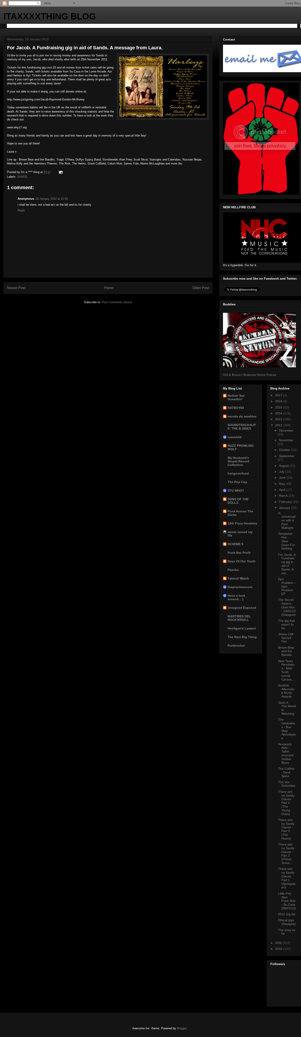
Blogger (181, 1028)
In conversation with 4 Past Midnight (287, 520)
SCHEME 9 (235, 544)
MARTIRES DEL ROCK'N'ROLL (239, 618)
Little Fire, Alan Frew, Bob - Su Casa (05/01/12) (287, 901)
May (282, 483)
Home (109, 288)
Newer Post (16, 288)
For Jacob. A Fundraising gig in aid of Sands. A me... (286, 564)
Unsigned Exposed (242, 607)
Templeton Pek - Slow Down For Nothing (286, 541)
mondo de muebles (242, 416)
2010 (279, 948)
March (284, 495)
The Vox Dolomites (286, 784)
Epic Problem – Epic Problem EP (287, 586)
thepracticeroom (240, 587)
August (284, 465)
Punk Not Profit (239, 552)
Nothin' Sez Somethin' (236, 397)
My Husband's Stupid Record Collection (238, 461)
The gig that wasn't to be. (286, 624)
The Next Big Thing (242, 637)
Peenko (233, 570)
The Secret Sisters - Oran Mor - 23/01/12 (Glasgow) (287, 607)
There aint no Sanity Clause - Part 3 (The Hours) (286, 829)
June (283, 477)
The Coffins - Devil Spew (286, 772)
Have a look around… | (236, 597)
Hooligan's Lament (242, 628)
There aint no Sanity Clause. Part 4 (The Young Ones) (286, 803)
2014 (279, 413)
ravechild (235, 437)
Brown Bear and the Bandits (286, 651)
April (282, 489)
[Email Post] (60, 172)
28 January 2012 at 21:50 (51, 198)
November (286, 440)
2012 (279, 425)
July (282, 471)
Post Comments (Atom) (117, 302)
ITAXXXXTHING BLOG (50, 16)
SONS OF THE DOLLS (238, 500)
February (286, 502)
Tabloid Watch (238, 578)
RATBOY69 (236, 408)
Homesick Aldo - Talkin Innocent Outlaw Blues (286, 753)
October (285, 450)
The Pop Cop (237, 482)
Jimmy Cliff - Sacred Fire (286, 637)
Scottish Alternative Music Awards (286, 691)
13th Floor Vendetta (242, 523)
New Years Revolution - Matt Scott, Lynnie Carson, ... (287, 670)
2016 (279, 401)
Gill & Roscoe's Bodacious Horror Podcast (249, 375)
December (286, 430)
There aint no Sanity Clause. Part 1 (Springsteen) (287, 878)
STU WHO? (236, 490)
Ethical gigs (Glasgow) (287, 922)
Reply (21, 210)
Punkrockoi (236, 645)
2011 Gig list (286, 914)
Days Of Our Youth (242, 561)
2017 (279, 395)
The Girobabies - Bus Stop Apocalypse (287, 729)
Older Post (200, 288)
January (285, 507)
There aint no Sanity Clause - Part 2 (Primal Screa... (286, 854)
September (286, 456)
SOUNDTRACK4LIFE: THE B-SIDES (242, 426)
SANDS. (22, 176)
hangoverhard (238, 473)
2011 (279, 943)
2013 (279, 419)
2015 (279, 407)
